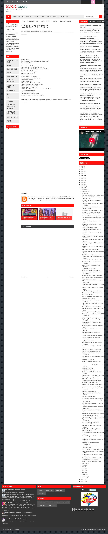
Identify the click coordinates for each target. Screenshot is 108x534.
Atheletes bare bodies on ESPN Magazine (92, 335)
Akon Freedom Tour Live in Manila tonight (92, 260)
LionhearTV (66, 502)
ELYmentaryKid (55, 502)
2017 (82, 173)
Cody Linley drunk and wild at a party (91, 386)
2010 (82, 186)
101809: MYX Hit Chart (87, 294)
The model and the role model (89, 279)
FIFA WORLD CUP (11, 91)
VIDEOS (50, 31)
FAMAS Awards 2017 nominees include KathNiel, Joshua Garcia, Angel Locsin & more (19, 515)
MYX (46, 31)
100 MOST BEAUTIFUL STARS (12, 61)
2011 (82, 184)
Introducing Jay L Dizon (87, 340)
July (83, 467)
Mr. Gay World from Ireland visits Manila (92, 306)
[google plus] (100, 2)
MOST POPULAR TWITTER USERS (11, 113)
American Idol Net (43, 502)
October (84, 193)
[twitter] (86, 2)
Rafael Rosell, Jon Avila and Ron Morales (92, 210)
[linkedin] (96, 2)
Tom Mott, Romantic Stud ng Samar (90, 429)
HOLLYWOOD (64, 17)
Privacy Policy (59, 490)
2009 (82, 187)
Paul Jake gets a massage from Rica (91, 312)
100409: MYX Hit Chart (87, 430)
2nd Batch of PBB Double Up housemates (92, 384)
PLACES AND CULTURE (12, 117)
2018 (82, 171)
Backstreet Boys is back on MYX (90, 382)
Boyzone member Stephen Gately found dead (93, 375)
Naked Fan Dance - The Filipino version (91, 254)
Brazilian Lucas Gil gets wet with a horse (92, 291)
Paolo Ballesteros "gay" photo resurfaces (10, 492)
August (84, 465)
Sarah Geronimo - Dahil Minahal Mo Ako (33, 84)
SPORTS (49, 17)
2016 (82, 175)
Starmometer (52, 505)
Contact (19, 2)
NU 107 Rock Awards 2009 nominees (91, 270)
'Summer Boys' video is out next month (91, 349)
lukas (6, 489)
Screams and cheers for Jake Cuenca (91, 212)
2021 (82, 166)
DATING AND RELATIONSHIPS (11, 81)
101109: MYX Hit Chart (87, 368)
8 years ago (21, 492)
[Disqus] (47, 252)
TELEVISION (28, 17)
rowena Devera (9, 512)
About (13, 2)
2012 (82, 182)
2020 (82, 168)
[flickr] (89, 2)
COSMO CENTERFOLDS (12, 76)
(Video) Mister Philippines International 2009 (92, 317)
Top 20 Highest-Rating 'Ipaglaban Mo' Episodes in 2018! (12, 39)
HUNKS (8, 94)
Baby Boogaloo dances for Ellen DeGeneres (92, 277)
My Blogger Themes (100, 529)
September (85, 463)
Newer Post (24, 277)
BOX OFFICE (9, 73)
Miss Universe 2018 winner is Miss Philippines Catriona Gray (12, 45)
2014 (82, 178)
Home (8, 2)
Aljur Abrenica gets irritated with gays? (91, 380)
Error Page (26, 2)
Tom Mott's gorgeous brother (89, 391)
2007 (82, 481)
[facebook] (82, 2)
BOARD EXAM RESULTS (12, 69)
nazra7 (7, 494)
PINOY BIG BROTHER (18, 17)
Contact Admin (49, 490)
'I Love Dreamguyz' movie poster (90, 415)
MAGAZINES (10, 101)
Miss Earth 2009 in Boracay (88, 396)
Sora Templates (90, 529)
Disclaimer (41, 493)
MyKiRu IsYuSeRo (15, 529)
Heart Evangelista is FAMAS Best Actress (92, 292)
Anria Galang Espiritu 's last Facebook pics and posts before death (15, 500)
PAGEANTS (56, 17)
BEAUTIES (9, 66)
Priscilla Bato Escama (11, 502)
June (83, 468)
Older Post (71, 277)
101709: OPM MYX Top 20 (88, 298)
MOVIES (36, 17)
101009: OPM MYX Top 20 (88, 370)
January (84, 477)
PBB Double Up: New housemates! (90, 378)
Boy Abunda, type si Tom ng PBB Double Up (93, 417)
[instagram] (93, 2)
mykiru (7, 518)
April (83, 472)
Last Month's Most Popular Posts (90, 459)
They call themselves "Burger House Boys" (92, 449)
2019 (82, 169)
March (84, 474)
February (84, 476)
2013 (82, 180)
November (85, 191)
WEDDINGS (9, 121)
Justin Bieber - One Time (28, 65)
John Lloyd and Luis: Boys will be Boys (91, 351)
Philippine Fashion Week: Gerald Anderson (92, 214)
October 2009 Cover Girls (88, 359)
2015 (82, 177)
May (83, 470)
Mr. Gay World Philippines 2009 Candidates (92, 398)
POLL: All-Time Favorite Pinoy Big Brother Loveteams (12, 34)
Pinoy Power (42, 505)
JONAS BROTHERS (36, 31)
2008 (82, 479)
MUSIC (42, 17)
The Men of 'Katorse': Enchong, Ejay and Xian (93, 215)
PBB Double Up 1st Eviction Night (90, 249)
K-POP (8, 98)
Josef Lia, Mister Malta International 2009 (92, 296)
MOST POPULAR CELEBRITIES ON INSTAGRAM (11, 106)
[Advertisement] (47, 47)
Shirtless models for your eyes (89, 227)
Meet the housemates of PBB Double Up (92, 457)
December (85, 189)
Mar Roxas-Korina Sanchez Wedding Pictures (93, 195)
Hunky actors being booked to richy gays (92, 275)
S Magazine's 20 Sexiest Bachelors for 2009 (93, 413)
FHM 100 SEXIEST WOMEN (11, 86)
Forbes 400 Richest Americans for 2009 (91, 461)
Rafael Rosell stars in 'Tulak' (89, 268)
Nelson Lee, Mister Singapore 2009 (90, 377)
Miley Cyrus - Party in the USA (30, 85)
